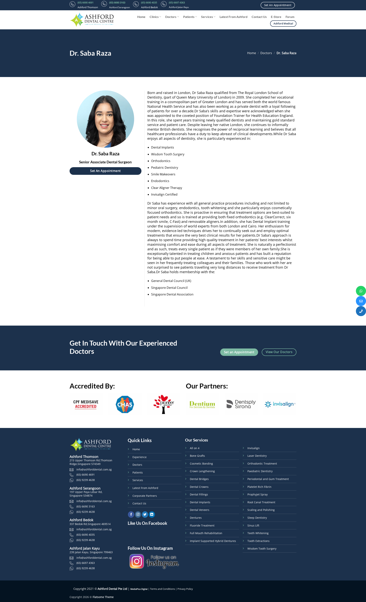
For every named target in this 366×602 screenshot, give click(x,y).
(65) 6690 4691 (86, 2)
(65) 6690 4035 (149, 2)
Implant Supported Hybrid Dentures (213, 541)
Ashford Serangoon (85, 488)
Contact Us (259, 16)
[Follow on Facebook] (131, 514)
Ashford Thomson (84, 456)
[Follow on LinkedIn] (152, 514)
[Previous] (69, 407)
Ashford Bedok (81, 520)
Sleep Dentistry (257, 517)
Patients (188, 16)
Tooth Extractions (258, 541)
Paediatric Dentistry (260, 471)
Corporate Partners (144, 496)
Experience (139, 457)
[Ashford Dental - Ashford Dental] (95, 19)
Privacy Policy (185, 589)
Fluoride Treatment (202, 525)
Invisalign (253, 448)
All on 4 (194, 448)
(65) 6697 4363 (177, 2)
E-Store (276, 16)
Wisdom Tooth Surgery (261, 548)
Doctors (170, 16)
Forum (290, 16)
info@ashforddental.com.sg (94, 469)
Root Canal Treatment (261, 502)
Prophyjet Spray (257, 494)
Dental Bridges (199, 479)
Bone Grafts (197, 456)
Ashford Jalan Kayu (85, 548)
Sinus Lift (253, 525)
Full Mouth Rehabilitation (206, 533)
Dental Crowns (199, 487)
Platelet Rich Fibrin (259, 487)
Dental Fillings (199, 494)
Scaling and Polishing (261, 510)
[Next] (181, 407)
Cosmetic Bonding (201, 463)
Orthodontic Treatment (262, 463)
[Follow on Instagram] (138, 514)
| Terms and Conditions (161, 589)
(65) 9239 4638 (85, 480)
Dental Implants (200, 502)
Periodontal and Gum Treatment (268, 479)
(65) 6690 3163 (117, 2)
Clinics (154, 16)
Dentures (196, 517)
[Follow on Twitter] (145, 514)
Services (207, 16)
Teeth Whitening (258, 533)
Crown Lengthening (202, 471)
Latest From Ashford (233, 16)
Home (141, 16)
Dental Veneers (199, 510)
